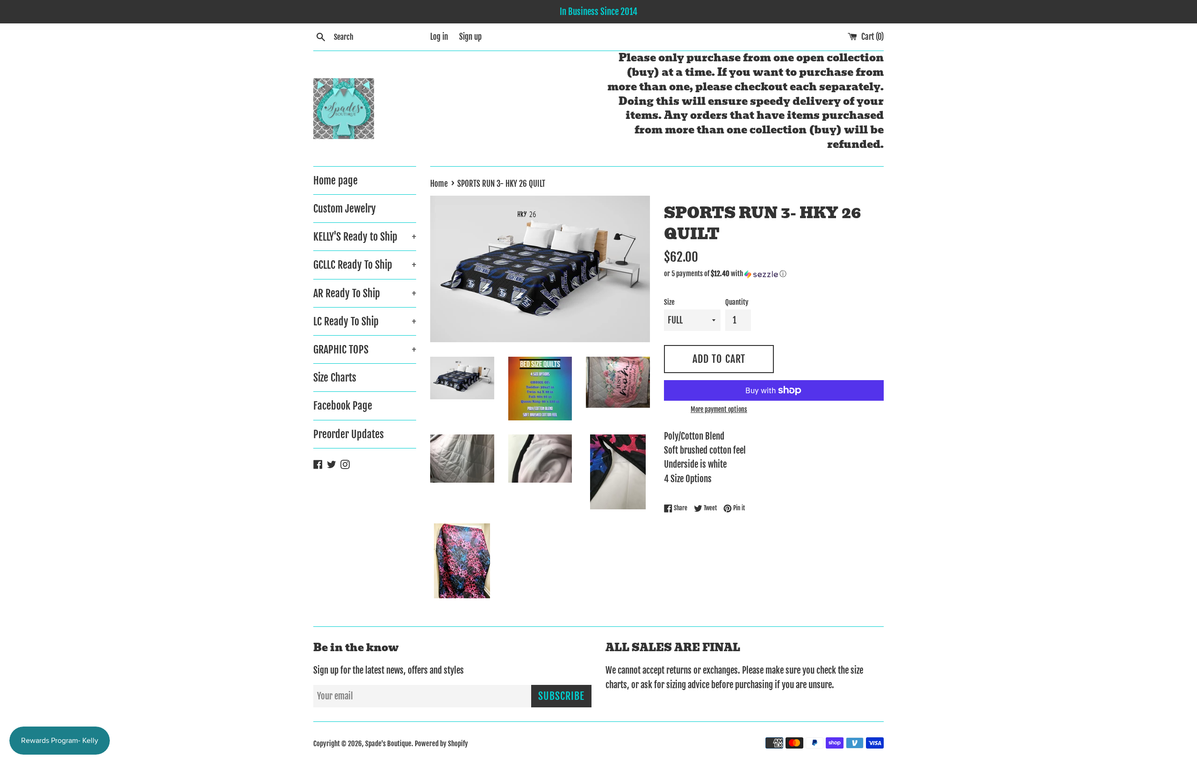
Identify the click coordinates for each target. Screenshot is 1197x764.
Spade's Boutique (388, 743)
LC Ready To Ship (364, 321)
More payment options (719, 409)
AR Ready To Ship (364, 293)
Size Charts (334, 377)
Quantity (737, 302)
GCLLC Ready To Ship (364, 264)
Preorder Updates (348, 434)
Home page (335, 180)
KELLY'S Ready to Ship (364, 236)
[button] (774, 274)
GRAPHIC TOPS (364, 349)
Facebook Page (342, 405)
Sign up (470, 37)
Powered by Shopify (441, 743)
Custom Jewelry (344, 208)
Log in (439, 37)
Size (669, 302)
